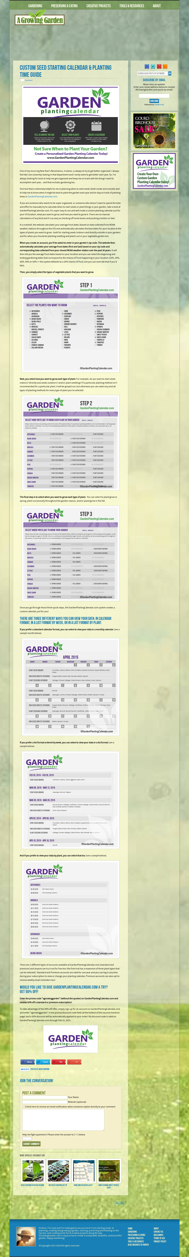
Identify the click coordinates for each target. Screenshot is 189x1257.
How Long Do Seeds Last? (83, 1185)
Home (130, 1228)
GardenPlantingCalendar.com (42, 196)
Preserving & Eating (64, 6)
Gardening (35, 6)
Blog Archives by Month (138, 1244)
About (157, 6)
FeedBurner (159, 105)
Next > (123, 1203)
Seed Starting (44, 1069)
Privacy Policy (160, 1241)
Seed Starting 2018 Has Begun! (32, 1185)
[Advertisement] (123, 36)
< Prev (116, 1203)
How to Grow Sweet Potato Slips (108, 1186)
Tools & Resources (131, 6)
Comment (28, 80)
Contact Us (158, 1231)
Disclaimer (158, 1235)
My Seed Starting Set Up (58, 1185)
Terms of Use (159, 1238)
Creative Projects (99, 6)
